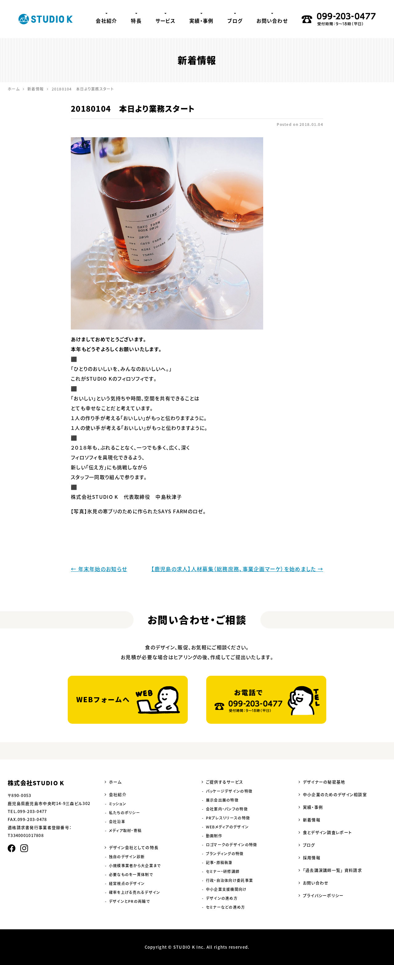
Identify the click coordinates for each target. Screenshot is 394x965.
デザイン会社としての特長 (134, 847)
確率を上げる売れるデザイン (134, 892)
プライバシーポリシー (323, 895)
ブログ (235, 20)
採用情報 (311, 857)
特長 (136, 20)
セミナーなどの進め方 (225, 907)
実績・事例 (201, 20)
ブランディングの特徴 (225, 853)
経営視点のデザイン (127, 883)
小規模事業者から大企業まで (135, 865)
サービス (165, 20)
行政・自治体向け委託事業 (229, 880)
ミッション (117, 804)
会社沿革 (117, 821)
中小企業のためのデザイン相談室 (335, 794)
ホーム (115, 782)
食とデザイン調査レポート (327, 832)
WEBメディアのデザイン (227, 827)
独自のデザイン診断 (127, 856)
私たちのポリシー (124, 812)
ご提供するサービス (224, 782)
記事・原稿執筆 (219, 862)
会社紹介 (106, 20)
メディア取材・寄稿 (125, 830)
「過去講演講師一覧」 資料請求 (332, 870)
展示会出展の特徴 (222, 800)
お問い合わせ (272, 20)
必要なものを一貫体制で (131, 874)
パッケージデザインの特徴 (229, 791)
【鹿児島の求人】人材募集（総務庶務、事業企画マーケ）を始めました (237, 569)
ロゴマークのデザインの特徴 (231, 844)
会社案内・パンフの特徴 (227, 809)
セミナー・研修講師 (223, 871)
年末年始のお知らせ (99, 569)
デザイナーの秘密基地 (324, 782)
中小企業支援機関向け (226, 889)
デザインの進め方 (222, 898)
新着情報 (311, 820)
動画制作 (214, 836)
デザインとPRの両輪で (129, 901)
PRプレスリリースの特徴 (228, 818)
